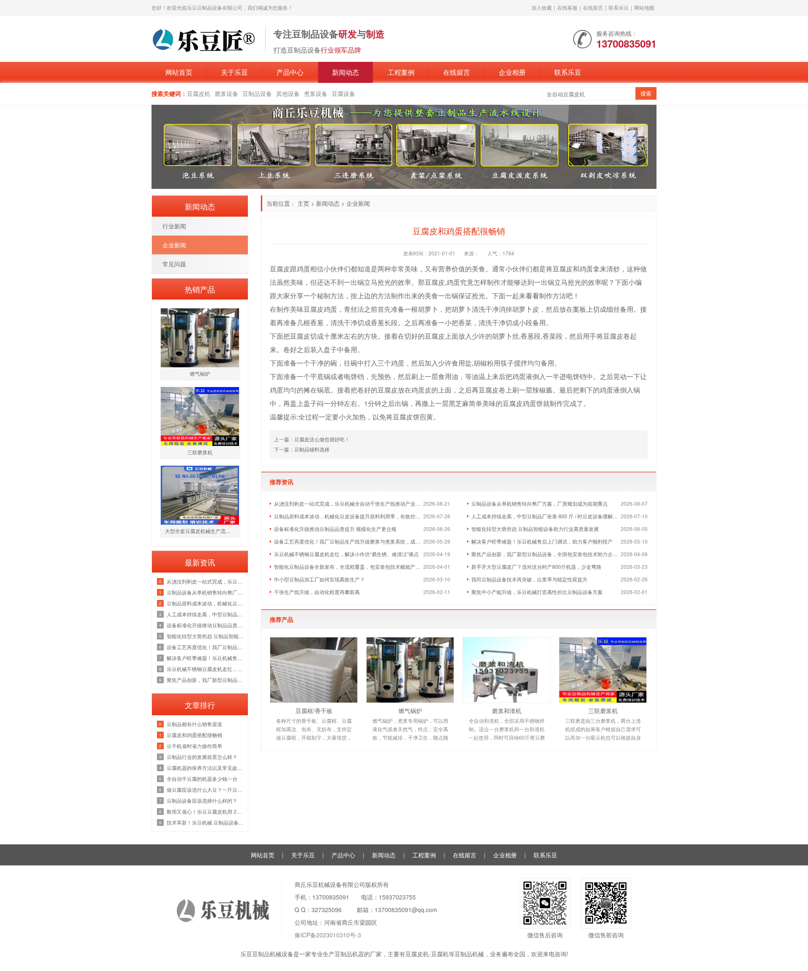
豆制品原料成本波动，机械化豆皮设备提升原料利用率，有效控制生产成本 (348, 516)
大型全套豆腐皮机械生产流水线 (200, 530)
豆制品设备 (257, 93)
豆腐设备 (343, 93)
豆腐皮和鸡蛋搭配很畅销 (194, 734)
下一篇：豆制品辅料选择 (302, 449)
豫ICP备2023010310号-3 (328, 935)
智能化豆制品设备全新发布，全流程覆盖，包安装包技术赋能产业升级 (348, 566)
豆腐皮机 (198, 93)
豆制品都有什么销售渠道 (194, 723)
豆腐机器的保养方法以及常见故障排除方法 (205, 767)
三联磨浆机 (603, 710)
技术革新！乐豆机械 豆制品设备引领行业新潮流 (205, 822)
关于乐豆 (234, 72)
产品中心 (289, 72)
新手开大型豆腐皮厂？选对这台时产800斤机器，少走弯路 (536, 566)
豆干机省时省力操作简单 (194, 745)
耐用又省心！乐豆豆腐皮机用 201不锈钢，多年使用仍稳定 (205, 811)
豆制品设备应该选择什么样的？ (202, 800)
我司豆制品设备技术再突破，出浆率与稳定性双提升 (529, 579)
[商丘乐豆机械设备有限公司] (204, 38)
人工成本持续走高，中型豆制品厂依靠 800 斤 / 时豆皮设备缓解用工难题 (546, 516)
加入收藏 (542, 7)
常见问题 (174, 264)
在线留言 (593, 7)
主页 (303, 203)
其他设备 (288, 93)
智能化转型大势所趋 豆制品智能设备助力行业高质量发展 (535, 528)
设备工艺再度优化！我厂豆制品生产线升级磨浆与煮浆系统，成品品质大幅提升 (348, 541)
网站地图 (644, 7)
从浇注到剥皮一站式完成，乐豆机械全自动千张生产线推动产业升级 (348, 503)
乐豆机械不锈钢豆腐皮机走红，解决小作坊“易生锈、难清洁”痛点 (346, 553)
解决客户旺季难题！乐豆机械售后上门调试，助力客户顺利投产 (542, 541)
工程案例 (401, 72)
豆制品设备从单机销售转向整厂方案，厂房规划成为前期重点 (539, 503)
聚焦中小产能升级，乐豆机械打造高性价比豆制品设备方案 (537, 591)
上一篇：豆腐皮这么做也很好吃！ (312, 439)
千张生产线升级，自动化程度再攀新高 (317, 591)
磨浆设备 (226, 93)
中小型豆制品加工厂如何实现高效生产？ (319, 579)
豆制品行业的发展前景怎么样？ (202, 756)
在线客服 (567, 7)
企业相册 (512, 72)
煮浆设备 (315, 93)
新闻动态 (345, 72)
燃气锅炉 (410, 710)
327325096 (326, 909)
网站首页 (178, 72)
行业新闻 (174, 226)
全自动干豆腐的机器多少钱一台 (202, 778)
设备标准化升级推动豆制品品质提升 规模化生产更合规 (335, 528)
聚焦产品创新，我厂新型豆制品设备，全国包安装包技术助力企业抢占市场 (546, 553)
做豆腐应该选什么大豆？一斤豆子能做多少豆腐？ (205, 789)
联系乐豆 (619, 7)
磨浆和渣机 (506, 710)
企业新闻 (358, 203)
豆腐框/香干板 (313, 710)
